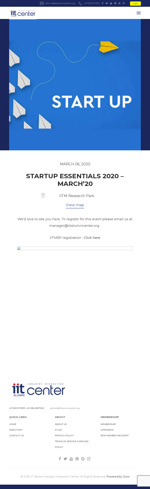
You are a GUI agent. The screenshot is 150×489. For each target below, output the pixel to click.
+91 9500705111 (17, 408)
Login (135, 3)
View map (75, 205)
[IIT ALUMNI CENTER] (23, 13)
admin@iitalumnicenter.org (65, 408)
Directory (15, 429)
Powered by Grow (118, 476)
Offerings (107, 429)
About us (61, 424)
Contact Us (16, 435)
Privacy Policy (64, 435)
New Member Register (115, 435)
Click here (92, 238)
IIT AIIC (58, 429)
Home (12, 424)
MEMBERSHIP (108, 424)
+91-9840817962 (35, 408)
